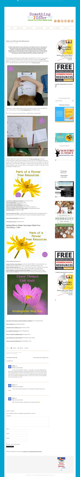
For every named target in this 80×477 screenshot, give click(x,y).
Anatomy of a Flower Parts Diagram (13, 264)
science (12, 353)
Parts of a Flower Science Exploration (14, 205)
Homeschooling (15, 352)
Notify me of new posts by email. (13, 444)
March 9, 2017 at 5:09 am (17, 367)
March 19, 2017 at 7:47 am (17, 399)
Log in (53, 475)
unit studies (15, 353)
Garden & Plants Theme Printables (13, 203)
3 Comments (16, 42)
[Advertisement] (40, 33)
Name (7, 428)
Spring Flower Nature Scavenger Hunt (21, 225)
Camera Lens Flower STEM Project (13, 341)
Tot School (19, 352)
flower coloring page (35, 159)
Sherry (13, 384)
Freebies (11, 352)
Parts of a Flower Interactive (12, 218)
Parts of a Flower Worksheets (12, 271)
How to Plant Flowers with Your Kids (14, 337)
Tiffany (13, 365)
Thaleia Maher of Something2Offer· (43, 475)
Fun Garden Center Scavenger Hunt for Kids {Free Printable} (19, 320)
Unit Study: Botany (10, 210)
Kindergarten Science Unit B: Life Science (15, 206)
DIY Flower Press (36, 62)
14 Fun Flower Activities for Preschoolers (15, 200)
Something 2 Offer (17, 13)
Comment (8, 415)
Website (8, 438)
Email (7, 433)
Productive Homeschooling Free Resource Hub (64, 84)
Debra (13, 398)
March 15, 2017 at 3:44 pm (17, 386)
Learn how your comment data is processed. (32, 451)
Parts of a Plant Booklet (11, 202)
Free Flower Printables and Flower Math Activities (17, 208)
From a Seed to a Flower (11, 221)
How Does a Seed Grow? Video (12, 213)
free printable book (26, 109)
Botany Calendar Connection (12, 267)
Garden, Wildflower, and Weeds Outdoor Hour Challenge (18, 270)
